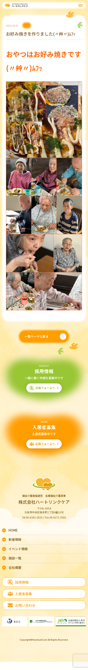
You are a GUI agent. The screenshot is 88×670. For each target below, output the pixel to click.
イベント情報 (18, 549)
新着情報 (15, 539)
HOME (13, 530)
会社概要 (15, 567)
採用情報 (22, 582)
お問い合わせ (25, 605)
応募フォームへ (45, 388)
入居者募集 (23, 593)
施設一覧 (15, 558)
